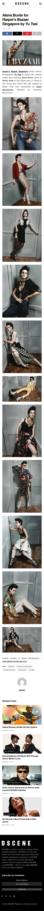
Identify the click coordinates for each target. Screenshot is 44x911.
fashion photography (24, 666)
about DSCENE (31, 865)
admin (22, 690)
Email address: (22, 880)
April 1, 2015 (6, 28)
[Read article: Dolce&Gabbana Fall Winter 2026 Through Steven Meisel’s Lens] (22, 744)
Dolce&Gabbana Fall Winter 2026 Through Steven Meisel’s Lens (20, 757)
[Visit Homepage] (22, 3)
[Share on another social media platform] (37, 33)
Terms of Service (16, 867)
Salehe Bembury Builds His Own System (19, 727)
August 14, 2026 (8, 825)
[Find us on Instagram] (10, 896)
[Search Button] (40, 3)
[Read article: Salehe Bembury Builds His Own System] (22, 715)
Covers (7, 722)
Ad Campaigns (9, 751)
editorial (11, 666)
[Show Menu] (3, 3)
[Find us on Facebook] (2, 896)
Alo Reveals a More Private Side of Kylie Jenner (19, 820)
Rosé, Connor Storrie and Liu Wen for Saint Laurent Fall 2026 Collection (20, 788)
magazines (22, 670)
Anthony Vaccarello (12, 783)
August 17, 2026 (8, 793)
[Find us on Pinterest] (14, 896)
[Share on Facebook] (7, 33)
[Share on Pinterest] (27, 33)
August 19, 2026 (8, 730)
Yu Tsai (31, 670)
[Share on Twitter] (17, 33)
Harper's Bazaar (10, 670)
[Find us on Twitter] (6, 896)
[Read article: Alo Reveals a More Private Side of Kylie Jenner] (22, 807)
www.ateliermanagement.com (14, 661)
